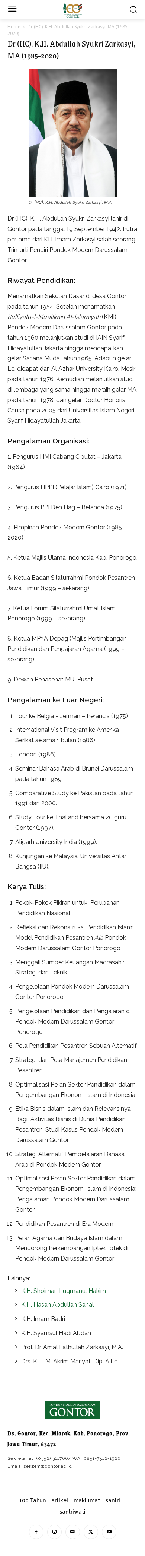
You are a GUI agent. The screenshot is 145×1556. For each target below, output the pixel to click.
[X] (91, 1532)
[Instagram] (54, 1532)
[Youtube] (109, 1532)
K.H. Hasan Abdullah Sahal (57, 1304)
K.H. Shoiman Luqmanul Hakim (63, 1290)
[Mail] (72, 1532)
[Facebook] (36, 1532)
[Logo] (72, 9)
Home (13, 26)
